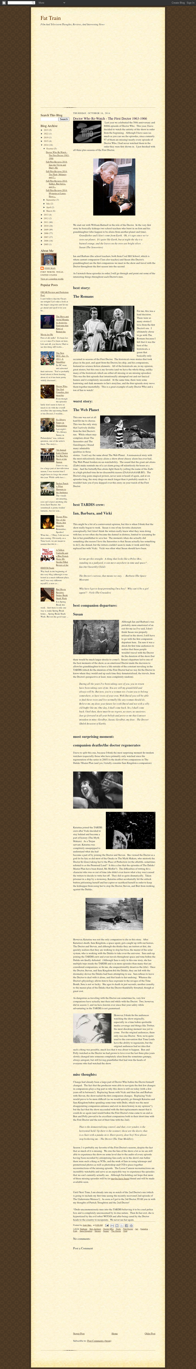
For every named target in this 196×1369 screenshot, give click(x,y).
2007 (46, 237)
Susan (106, 1231)
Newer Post (79, 1333)
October (50, 148)
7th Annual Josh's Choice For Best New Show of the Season (62, 455)
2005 (46, 244)
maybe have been (120, 1178)
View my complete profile (52, 278)
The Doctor (116, 1231)
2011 (46, 222)
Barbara (83, 1229)
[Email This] (112, 1226)
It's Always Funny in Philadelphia (61, 422)
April (48, 207)
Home (115, 1333)
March (49, 210)
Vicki (125, 1231)
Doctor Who (108, 1229)
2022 (46, 133)
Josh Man (50, 268)
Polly (75, 1231)
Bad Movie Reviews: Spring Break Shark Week (62, 594)
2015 (46, 141)
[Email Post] (106, 1225)
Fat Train (51, 17)
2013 (46, 214)
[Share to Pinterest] (131, 1226)
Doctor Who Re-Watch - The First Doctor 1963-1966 (57, 155)
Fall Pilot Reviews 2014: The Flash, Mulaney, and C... (56, 174)
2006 (46, 240)
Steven (98, 1231)
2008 (46, 233)
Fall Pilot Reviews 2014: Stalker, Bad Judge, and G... (56, 183)
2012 (46, 218)
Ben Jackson (95, 1229)
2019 (46, 137)
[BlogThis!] (117, 1226)
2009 (46, 229)
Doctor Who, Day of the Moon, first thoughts (62, 521)
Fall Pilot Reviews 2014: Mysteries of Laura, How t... (56, 193)
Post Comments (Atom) (99, 1340)
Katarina (144, 1229)
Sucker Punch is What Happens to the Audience (62, 488)
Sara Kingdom (86, 1231)
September (51, 199)
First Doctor (128, 1229)
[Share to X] (122, 1226)
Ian (136, 1229)
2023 (46, 129)
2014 (46, 144)
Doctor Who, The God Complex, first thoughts (62, 391)
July (48, 203)
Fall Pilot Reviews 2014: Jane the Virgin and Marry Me (56, 164)
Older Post (150, 1333)
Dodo (118, 1229)
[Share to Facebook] (126, 1226)
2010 (46, 225)
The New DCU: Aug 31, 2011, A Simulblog (62, 357)
